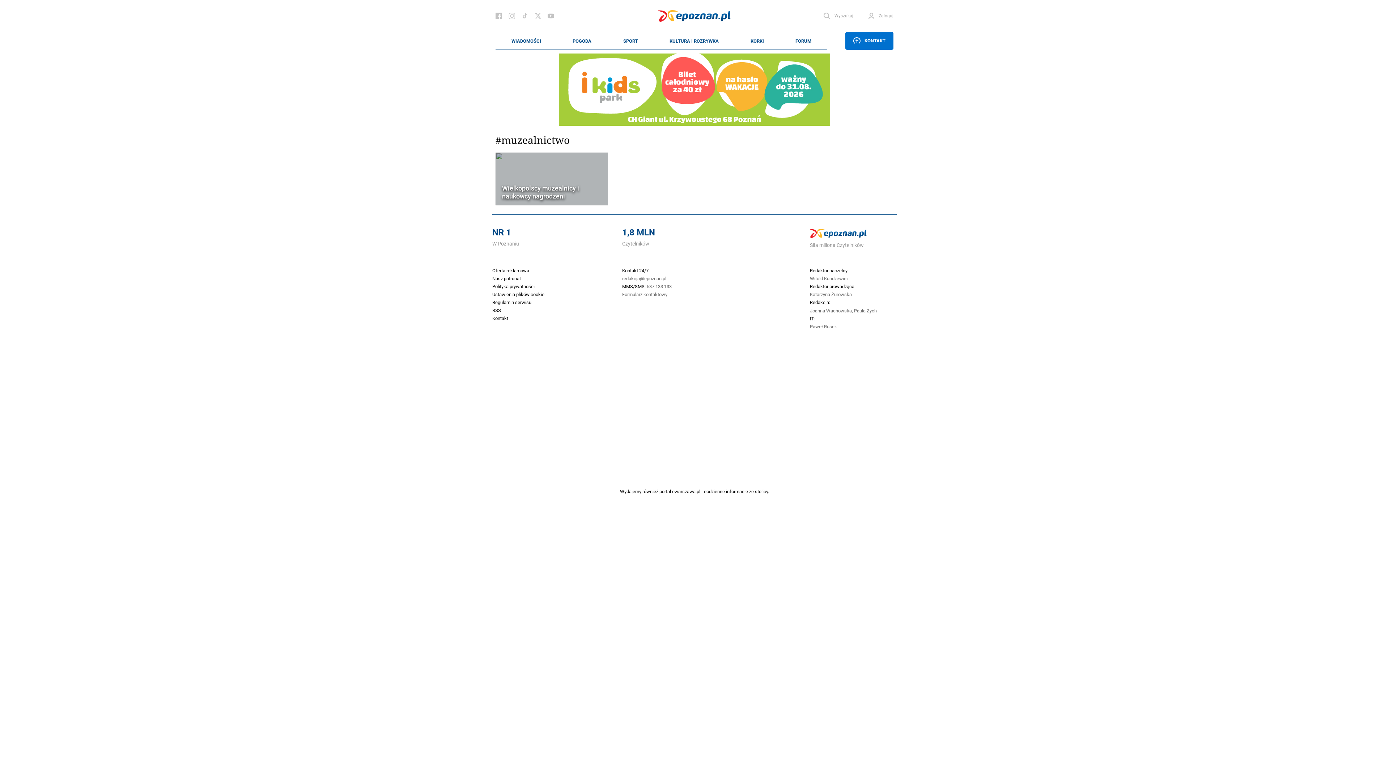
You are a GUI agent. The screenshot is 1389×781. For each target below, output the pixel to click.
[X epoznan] (538, 16)
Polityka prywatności (513, 286)
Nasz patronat (506, 278)
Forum (803, 41)
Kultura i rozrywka (694, 41)
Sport (630, 41)
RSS (496, 310)
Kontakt (875, 40)
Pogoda (582, 41)
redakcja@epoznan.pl (644, 278)
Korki (757, 41)
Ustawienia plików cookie (518, 294)
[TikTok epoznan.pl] (525, 16)
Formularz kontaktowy (644, 294)
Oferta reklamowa (510, 270)
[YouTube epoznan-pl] (551, 16)
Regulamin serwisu (511, 302)
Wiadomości (526, 41)
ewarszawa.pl (686, 491)
